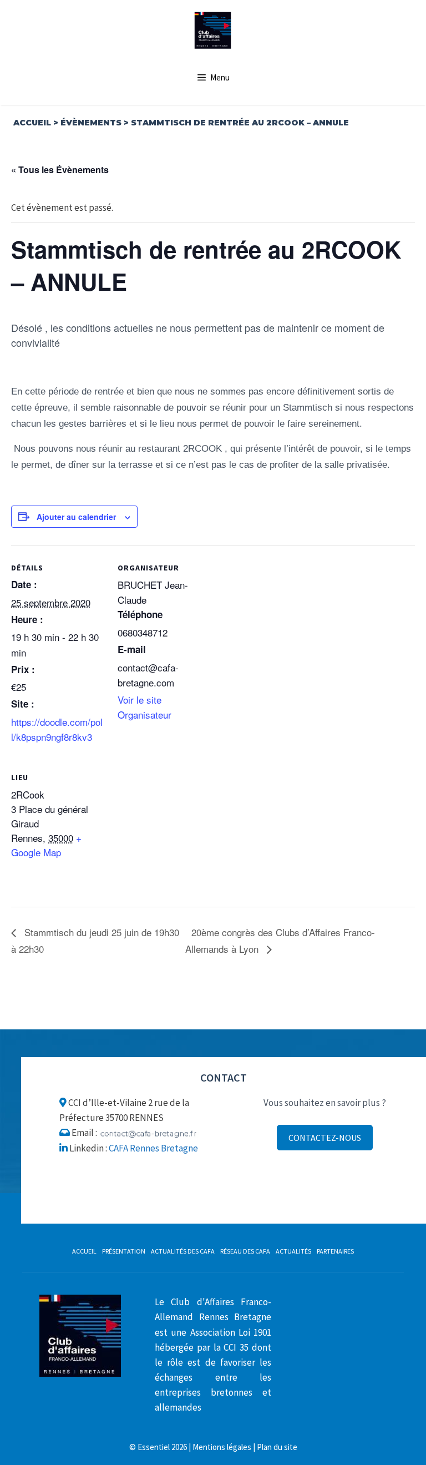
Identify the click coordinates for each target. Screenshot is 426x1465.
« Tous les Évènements (60, 169)
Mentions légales (221, 1447)
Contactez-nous (324, 1137)
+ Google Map (46, 845)
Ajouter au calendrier (76, 516)
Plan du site (277, 1447)
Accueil (32, 123)
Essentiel (154, 1447)
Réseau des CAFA (245, 1251)
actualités (293, 1251)
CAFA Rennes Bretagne (153, 1148)
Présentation (123, 1251)
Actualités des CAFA (183, 1251)
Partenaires (335, 1251)
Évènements (90, 123)
